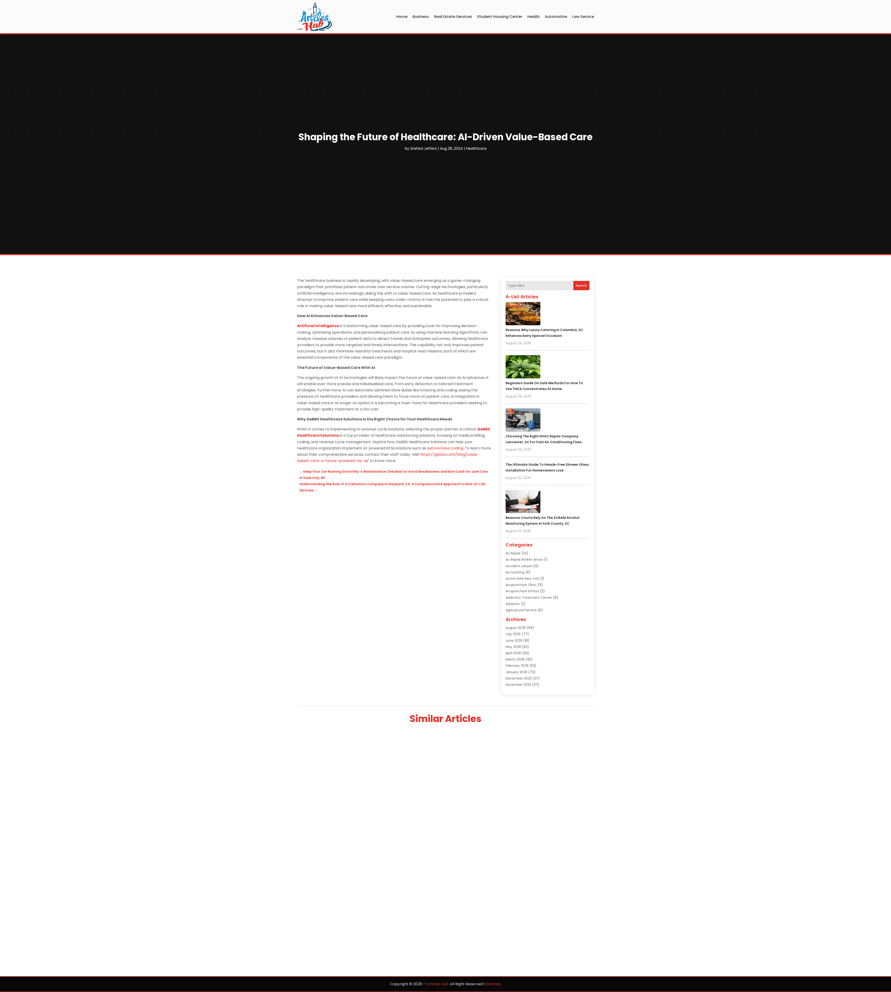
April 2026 (513, 653)
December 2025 (519, 678)
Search (581, 285)
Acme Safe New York (522, 578)
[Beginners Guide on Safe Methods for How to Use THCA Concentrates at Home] (523, 367)
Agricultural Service (521, 610)
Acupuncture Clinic (521, 584)
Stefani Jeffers (423, 148)
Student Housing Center (499, 16)
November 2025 (518, 684)
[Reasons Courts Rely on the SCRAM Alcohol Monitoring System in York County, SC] (523, 502)
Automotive (556, 16)
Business (421, 16)
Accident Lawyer (519, 566)
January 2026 (516, 672)
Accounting (515, 572)
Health (533, 16)
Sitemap (493, 984)
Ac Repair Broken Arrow (524, 559)
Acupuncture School (522, 591)
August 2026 (516, 627)
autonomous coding (445, 448)
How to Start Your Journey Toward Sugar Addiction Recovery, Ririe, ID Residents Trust (397, 791)
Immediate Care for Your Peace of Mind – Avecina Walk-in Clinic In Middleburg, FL (393, 930)
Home (401, 16)
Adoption (513, 604)
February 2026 (517, 665)
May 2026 (513, 646)
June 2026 (514, 640)
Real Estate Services (453, 16)
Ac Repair (513, 553)
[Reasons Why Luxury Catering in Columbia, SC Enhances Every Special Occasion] (523, 314)
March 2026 (515, 659)
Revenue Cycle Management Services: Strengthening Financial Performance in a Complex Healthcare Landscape (432, 882)
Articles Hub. (437, 984)
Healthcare (476, 148)
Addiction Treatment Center (529, 597)
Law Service (583, 16)
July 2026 (513, 634)
